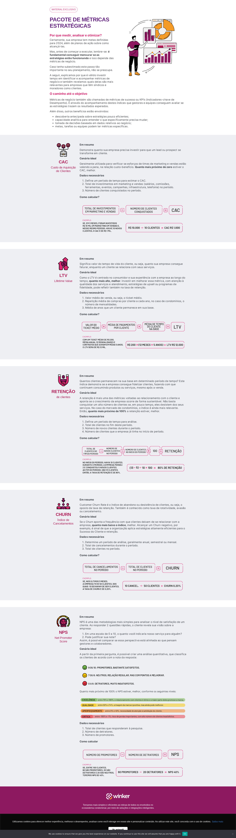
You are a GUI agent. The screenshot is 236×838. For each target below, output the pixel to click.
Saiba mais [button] (217, 821)
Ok (185, 834)
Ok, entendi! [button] (118, 829)
